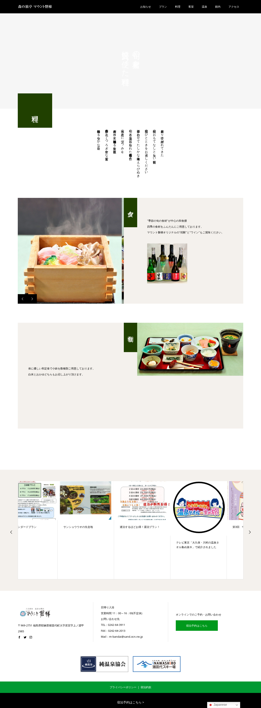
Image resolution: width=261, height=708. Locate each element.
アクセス (234, 6)
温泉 (204, 6)
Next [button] (250, 532)
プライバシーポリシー (123, 687)
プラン (163, 6)
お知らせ (145, 6)
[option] (71, 251)
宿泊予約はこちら (197, 625)
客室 (191, 6)
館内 (217, 6)
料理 (177, 6)
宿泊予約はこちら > (130, 702)
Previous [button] (11, 532)
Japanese (220, 704)
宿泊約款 (146, 687)
